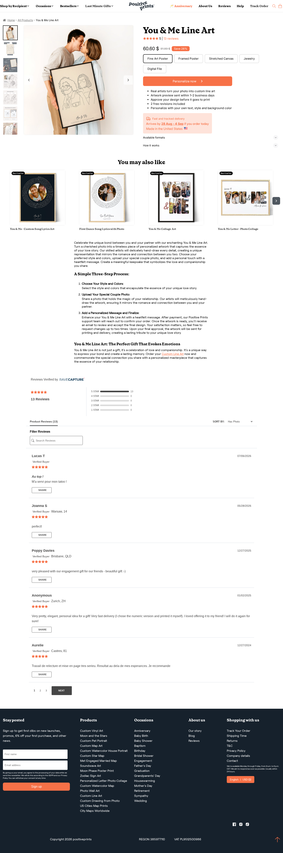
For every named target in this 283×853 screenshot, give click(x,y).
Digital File (154, 69)
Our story (195, 730)
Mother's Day (143, 785)
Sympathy (141, 795)
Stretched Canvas (221, 58)
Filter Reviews (40, 431)
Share (42, 490)
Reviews (224, 6)
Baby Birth (141, 735)
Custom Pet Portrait (93, 740)
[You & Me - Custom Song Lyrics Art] (37, 224)
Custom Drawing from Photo (100, 800)
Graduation (142, 770)
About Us (205, 6)
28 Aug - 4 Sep (172, 124)
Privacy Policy (236, 750)
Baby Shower (143, 740)
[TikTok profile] (249, 825)
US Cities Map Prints (94, 805)
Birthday (139, 750)
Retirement (142, 790)
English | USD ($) (240, 779)
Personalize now (185, 81)
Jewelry (249, 58)
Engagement (143, 760)
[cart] (280, 6)
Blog (191, 735)
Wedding (140, 800)
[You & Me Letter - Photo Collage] (245, 224)
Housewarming (144, 780)
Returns (232, 740)
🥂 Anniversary (181, 6)
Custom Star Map (92, 755)
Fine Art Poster (157, 58)
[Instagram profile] (242, 825)
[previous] (7, 201)
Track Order (259, 6)
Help (240, 6)
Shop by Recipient (13, 6)
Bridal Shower (143, 755)
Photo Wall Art (90, 790)
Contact (232, 760)
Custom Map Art (91, 745)
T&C (230, 745)
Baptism (140, 745)
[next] (276, 201)
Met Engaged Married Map (98, 760)
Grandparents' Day (147, 775)
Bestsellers (68, 6)
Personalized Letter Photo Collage (103, 780)
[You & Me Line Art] (78, 80)
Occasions (43, 6)
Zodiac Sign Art (90, 775)
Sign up (36, 786)
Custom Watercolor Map (97, 785)
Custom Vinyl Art (91, 730)
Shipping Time (237, 735)
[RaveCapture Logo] (71, 379)
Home (11, 20)
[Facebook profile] (236, 825)
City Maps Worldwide (95, 810)
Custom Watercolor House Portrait (104, 750)
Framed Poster (188, 58)
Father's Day (142, 765)
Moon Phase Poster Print (97, 770)
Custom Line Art (173, 354)
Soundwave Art (90, 765)
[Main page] (141, 6)
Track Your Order (238, 730)
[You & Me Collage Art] (176, 224)
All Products (25, 20)
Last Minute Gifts (98, 6)
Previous (28, 80)
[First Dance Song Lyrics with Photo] (106, 224)
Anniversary (142, 730)
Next (128, 80)
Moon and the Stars (93, 735)
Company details (238, 755)
